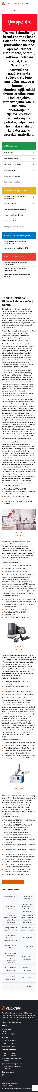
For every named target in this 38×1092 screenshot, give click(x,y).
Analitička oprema (10, 146)
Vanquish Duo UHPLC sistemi (10, 908)
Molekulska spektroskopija (12, 164)
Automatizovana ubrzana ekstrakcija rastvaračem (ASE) (15, 269)
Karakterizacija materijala (12, 182)
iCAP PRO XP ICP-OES (10, 947)
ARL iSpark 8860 (27, 947)
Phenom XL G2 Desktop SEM (10, 978)
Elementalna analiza (10, 170)
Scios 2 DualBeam (27, 978)
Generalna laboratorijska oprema (15, 191)
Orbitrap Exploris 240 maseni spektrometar (27, 929)
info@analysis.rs (9, 1046)
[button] (28, 3)
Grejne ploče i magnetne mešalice (14, 227)
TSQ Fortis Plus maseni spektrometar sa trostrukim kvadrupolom (10, 919)
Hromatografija (8, 152)
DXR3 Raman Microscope (27, 969)
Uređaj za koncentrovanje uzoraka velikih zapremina (17, 275)
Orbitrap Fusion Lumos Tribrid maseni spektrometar (10, 938)
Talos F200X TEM (27, 987)
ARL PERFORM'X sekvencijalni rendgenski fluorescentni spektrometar (10, 957)
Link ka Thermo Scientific (13, 882)
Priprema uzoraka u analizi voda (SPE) (16, 248)
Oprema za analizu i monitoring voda (17, 236)
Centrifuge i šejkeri (10, 221)
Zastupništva (12, 11)
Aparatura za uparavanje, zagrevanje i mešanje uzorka (16, 263)
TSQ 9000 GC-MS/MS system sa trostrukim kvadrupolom (27, 908)
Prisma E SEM (10, 987)
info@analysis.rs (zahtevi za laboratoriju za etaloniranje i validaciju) (13, 1066)
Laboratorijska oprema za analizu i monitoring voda (15, 242)
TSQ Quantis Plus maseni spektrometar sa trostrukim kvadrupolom (27, 919)
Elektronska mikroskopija (12, 176)
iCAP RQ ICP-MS (27, 938)
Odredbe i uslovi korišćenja (9, 1083)
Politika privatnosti (7, 1085)
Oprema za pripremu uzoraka (14, 257)
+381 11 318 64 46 (10, 1041)
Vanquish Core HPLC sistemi (10, 898)
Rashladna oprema (10, 203)
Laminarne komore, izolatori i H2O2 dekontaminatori (15, 197)
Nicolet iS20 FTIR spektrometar (27, 958)
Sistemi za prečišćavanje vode (13, 215)
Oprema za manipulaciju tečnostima (15, 209)
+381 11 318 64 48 (10, 1043)
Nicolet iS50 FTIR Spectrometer (10, 969)
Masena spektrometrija (11, 158)
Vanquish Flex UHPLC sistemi (27, 898)
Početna (4, 11)
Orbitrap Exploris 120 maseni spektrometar (10, 929)
